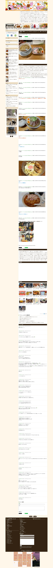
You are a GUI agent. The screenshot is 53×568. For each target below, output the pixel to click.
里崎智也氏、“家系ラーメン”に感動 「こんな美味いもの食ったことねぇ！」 (40, 17)
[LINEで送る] (26, 36)
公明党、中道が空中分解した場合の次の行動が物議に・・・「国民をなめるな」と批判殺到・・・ (40, 258)
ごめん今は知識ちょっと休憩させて (38, 251)
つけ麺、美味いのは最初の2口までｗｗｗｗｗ (25, 318)
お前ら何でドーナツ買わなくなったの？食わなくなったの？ (11, 104)
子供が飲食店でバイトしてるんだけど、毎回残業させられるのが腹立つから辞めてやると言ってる (32, 67)
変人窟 (7, 528)
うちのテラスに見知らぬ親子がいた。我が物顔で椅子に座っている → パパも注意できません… (26, 13)
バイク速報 (21, 530)
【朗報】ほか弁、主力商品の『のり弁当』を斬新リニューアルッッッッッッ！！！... (13, 63)
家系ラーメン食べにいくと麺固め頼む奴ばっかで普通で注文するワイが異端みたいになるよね (31, 322)
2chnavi (8, 532)
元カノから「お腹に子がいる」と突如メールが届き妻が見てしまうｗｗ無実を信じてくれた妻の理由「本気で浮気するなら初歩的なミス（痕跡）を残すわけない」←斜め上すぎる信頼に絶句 (26, 17)
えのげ (21, 523)
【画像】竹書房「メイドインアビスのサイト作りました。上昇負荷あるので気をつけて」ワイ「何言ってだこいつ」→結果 (26, 258)
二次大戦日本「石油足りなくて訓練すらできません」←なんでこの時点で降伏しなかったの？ (40, 255)
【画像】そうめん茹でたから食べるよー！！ (25, 319)
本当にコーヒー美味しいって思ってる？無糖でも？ (11, 88)
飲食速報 (21, 520)
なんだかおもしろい (22, 528)
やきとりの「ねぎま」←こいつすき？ (39, 13)
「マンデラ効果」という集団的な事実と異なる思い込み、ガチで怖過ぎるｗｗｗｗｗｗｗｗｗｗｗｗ (11, 117)
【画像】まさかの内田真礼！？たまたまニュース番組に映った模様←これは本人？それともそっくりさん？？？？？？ (33, 73)
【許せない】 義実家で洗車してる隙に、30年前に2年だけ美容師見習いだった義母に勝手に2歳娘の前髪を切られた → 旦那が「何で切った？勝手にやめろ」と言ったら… (40, 21)
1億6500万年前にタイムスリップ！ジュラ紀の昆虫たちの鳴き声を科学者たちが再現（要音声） (26, 20)
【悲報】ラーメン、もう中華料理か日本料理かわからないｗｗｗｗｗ (28, 316)
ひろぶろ (8, 527)
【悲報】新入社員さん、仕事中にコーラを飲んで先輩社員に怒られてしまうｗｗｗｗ (34, 29)
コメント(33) (29, 34)
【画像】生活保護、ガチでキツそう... (13, 56)
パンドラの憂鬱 (22, 531)
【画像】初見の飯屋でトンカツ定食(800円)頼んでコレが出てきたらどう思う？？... (13, 51)
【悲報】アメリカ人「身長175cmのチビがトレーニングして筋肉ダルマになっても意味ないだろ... (13, 60)
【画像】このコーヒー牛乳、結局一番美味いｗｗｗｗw (11, 99)
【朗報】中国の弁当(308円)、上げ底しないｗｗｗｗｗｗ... (13, 66)
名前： (19, 503)
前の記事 (31, 516)
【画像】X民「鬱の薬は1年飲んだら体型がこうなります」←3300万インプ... (13, 54)
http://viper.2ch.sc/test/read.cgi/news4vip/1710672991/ (28, 245)
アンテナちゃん (9, 536)
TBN (7, 523)
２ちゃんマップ (9, 533)
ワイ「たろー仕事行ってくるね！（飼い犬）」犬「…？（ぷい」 (26, 14)
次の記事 (35, 516)
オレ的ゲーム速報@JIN (23, 522)
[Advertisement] (12, 17)
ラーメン (21, 35)
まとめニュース (9, 542)
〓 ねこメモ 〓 (22, 529)
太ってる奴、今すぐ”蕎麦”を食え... (13, 80)
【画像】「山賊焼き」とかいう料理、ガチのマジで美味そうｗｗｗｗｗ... (13, 70)
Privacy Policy (24, 547)
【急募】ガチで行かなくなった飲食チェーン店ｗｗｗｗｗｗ (11, 91)
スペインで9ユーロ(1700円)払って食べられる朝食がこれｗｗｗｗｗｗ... (13, 77)
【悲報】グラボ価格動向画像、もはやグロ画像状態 (26, 21)
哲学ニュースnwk (22, 527)
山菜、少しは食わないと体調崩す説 (10, 86)
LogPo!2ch (8, 534)
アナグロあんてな (9, 535)
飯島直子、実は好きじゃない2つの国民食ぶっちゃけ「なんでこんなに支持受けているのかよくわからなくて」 (40, 14)
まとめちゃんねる (9, 541)
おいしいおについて (9, 33)
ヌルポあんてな (9, 539)
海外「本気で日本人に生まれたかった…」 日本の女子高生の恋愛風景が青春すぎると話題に (31, 76)
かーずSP (8, 524)
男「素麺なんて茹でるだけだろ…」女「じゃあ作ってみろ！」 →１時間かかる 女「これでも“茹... (13, 73)
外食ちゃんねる (22, 524)
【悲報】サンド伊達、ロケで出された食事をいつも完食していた (11, 85)
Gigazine (8, 521)
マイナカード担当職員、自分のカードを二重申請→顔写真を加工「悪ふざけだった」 (40, 254)
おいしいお (26, 5)
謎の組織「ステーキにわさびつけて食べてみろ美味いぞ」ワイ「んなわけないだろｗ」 (43, 29)
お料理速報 (21, 521)
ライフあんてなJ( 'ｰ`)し (10, 543)
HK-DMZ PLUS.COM (9, 522)
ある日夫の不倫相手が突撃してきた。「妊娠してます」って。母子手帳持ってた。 (26, 251)
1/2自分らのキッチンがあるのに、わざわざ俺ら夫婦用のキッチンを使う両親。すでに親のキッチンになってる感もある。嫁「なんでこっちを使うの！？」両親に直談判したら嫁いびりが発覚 (40, 20)
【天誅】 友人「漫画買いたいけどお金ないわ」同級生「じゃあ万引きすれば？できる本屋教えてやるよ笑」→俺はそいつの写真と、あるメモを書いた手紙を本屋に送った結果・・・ (33, 69)
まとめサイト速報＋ (9, 540)
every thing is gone (9, 520)
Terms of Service (29, 547)
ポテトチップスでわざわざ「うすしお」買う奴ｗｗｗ (11, 93)
